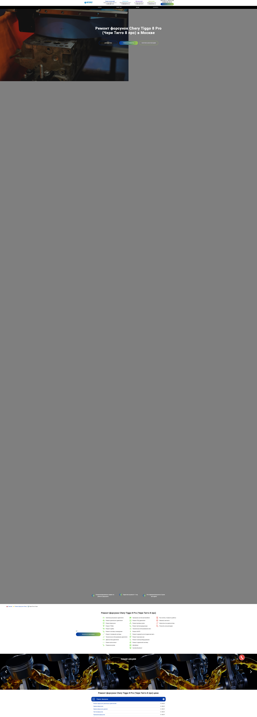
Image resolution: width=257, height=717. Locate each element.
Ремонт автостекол (111, 642)
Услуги (99, 7)
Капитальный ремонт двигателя (114, 617)
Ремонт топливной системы (113, 634)
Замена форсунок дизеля (100, 709)
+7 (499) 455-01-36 (125, 3)
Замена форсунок (98, 706)
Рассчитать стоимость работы (167, 617)
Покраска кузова (110, 645)
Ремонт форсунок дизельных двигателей (104, 703)
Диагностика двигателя (112, 639)
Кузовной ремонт (137, 648)
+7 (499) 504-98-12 (151, 3)
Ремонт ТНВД (109, 626)
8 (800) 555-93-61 (167, 2)
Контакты (155, 7)
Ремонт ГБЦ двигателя (139, 620)
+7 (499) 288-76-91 (110, 3)
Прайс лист (119, 7)
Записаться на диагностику (166, 623)
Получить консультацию (167, 4)
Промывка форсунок (99, 714)
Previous (6, 671)
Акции (137, 7)
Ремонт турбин (110, 628)
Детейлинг (135, 645)
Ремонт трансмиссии (138, 637)
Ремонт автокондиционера (140, 626)
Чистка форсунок (98, 712)
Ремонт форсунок (111, 623)
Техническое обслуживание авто (142, 628)
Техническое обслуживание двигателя (116, 637)
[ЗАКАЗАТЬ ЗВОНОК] (242, 657)
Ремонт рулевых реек (139, 623)
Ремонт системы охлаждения (114, 631)
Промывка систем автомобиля (141, 617)
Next (251, 671)
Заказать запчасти (164, 620)
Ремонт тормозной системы (140, 642)
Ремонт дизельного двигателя (114, 620)
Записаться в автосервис (88, 634)
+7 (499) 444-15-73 (139, 3)
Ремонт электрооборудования (141, 639)
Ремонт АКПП (136, 631)
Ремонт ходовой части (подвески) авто (143, 634)
